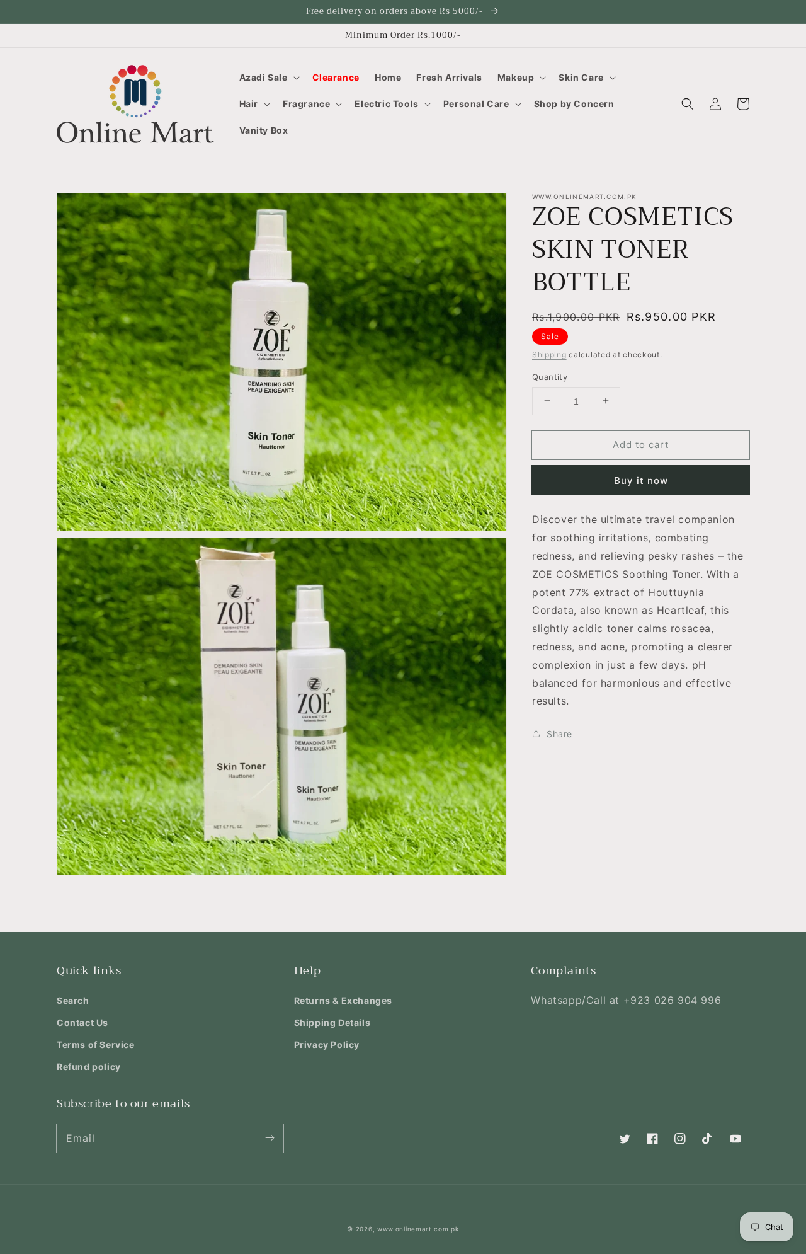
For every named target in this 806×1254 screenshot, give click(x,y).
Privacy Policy (327, 1044)
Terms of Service (96, 1044)
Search (73, 1000)
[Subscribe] (269, 1138)
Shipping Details (332, 1022)
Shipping (549, 354)
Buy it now (641, 480)
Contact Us (82, 1022)
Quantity (549, 376)
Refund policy (89, 1066)
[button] (268, 77)
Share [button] (559, 733)
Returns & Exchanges (343, 1000)
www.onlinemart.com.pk (418, 1229)
